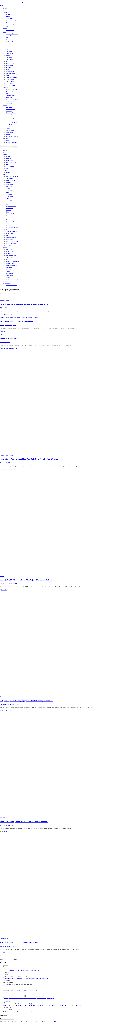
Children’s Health (10, 38)
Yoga (7, 26)
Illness (7, 45)
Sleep (7, 69)
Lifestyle (5, 87)
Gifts (7, 93)
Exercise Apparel (10, 18)
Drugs (7, 117)
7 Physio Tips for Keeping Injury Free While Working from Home (26, 701)
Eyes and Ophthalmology (12, 119)
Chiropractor (9, 107)
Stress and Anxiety (11, 73)
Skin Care (8, 67)
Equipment (8, 16)
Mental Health (9, 53)
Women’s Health (10, 79)
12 (6, 952)
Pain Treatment (10, 130)
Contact (5, 8)
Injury (7, 49)
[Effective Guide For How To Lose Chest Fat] (6, 314)
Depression (9, 111)
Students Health (10, 71)
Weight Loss (9, 83)
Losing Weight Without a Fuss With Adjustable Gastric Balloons (26, 580)
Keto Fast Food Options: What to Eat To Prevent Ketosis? (24, 822)
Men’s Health (9, 51)
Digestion (8, 40)
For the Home (9, 91)
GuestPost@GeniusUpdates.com (57, 1022)
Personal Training (10, 30)
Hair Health (9, 44)
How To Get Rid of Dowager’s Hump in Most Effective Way (24, 304)
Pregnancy (11, 81)
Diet (4, 10)
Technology (9, 103)
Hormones (8, 126)
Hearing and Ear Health (12, 122)
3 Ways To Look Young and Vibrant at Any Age (19, 942)
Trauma (8, 134)
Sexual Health (9, 65)
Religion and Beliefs (11, 63)
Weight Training (10, 24)
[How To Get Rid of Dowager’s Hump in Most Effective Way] (10, 297)
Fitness (5, 28)
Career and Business (11, 89)
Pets (7, 61)
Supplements (6, 140)
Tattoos (10, 36)
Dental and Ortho (10, 109)
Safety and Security (11, 101)
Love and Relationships (12, 99)
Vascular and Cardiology (12, 136)
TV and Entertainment (12, 77)
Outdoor (8, 55)
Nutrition (5, 138)
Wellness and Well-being (12, 85)
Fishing (10, 57)
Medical (5, 105)
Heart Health (9, 124)
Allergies (10, 47)
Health (4, 32)
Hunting (10, 59)
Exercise (5, 12)
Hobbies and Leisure (11, 95)
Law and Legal (9, 97)
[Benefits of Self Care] (3, 331)
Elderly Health (9, 42)
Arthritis (10, 115)
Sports (7, 22)
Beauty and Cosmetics (12, 34)
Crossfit (8, 14)
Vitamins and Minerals (11, 142)
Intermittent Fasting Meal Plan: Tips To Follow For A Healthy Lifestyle (29, 459)
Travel (7, 75)
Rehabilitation (9, 132)
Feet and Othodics (10, 121)
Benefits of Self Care (9, 338)
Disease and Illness (11, 113)
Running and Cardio (11, 20)
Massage (8, 128)
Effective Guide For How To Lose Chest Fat (18, 321)
